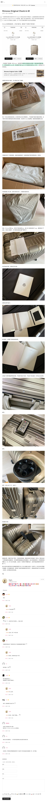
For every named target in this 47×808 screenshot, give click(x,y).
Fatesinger (33, 5)
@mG (7, 715)
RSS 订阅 (42, 579)
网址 (3, 773)
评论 (3, 778)
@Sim (7, 655)
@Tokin (7, 632)
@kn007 (7, 691)
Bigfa (10, 580)
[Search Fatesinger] (45, 2)
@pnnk (7, 609)
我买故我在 (10, 13)
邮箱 (3, 769)
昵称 (3, 764)
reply (3, 600)
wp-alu (10, 795)
